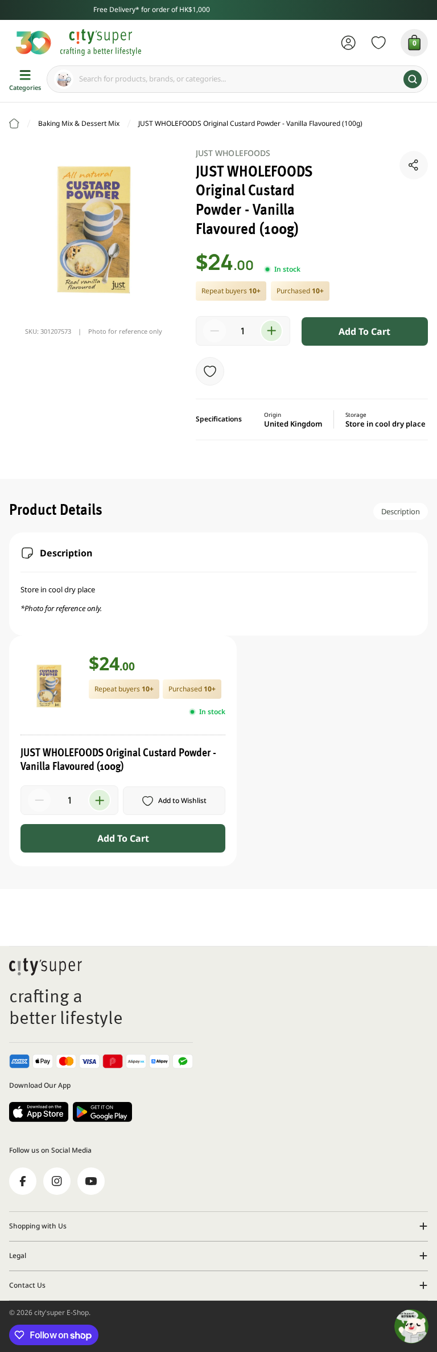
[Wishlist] (378, 43)
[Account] (348, 43)
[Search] (412, 79)
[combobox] (237, 79)
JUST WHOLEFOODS (233, 153)
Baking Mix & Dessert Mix (78, 123)
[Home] (14, 123)
